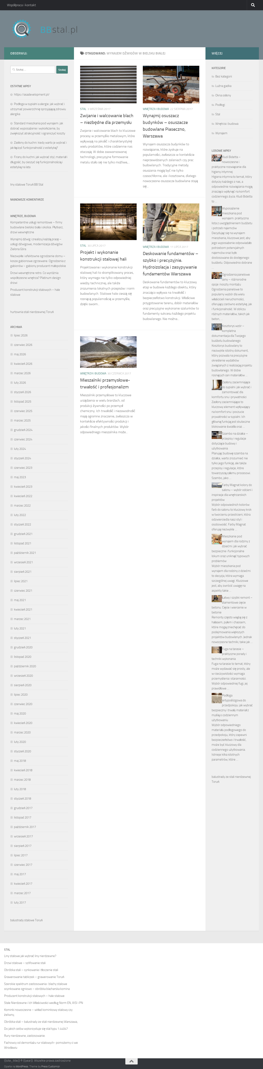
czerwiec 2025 (23, 411)
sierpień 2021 (22, 572)
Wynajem (221, 133)
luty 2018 (20, 789)
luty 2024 (20, 449)
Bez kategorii (223, 76)
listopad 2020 (22, 657)
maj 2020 (20, 713)
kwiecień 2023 (23, 486)
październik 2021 (25, 553)
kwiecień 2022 (23, 496)
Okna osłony (223, 95)
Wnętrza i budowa (156, 109)
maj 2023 (20, 477)
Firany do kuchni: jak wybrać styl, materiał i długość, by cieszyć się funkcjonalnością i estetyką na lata (38, 162)
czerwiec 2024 (23, 439)
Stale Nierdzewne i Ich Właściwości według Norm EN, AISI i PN (43, 1003)
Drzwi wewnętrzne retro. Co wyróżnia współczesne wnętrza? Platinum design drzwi (35, 278)
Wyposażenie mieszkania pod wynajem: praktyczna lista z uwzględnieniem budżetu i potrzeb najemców (232, 218)
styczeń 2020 (22, 751)
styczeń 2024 (22, 458)
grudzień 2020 (23, 647)
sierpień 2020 (22, 685)
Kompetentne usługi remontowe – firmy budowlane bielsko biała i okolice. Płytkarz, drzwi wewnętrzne (36, 227)
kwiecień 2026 (23, 364)
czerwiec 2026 (23, 345)
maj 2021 (20, 600)
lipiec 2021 (21, 581)
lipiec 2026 (21, 335)
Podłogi (220, 105)
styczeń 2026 (22, 392)
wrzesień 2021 (23, 562)
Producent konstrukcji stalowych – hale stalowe (34, 996)
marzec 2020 (22, 732)
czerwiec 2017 (23, 865)
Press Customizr (50, 1066)
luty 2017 (20, 902)
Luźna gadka (223, 86)
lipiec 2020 (21, 694)
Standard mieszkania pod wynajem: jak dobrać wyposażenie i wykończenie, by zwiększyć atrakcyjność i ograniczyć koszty (37, 128)
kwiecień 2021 (23, 609)
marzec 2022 (22, 505)
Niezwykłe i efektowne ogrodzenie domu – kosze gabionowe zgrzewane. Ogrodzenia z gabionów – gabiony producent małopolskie (38, 261)
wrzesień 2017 (23, 836)
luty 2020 (20, 742)
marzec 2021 (22, 619)
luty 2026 (20, 382)
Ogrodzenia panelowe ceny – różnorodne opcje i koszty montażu (231, 279)
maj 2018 (20, 761)
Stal (83, 109)
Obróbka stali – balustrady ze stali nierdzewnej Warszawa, (41, 1022)
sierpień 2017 (22, 846)
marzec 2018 (22, 780)
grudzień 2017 (23, 808)
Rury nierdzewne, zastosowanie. (24, 1036)
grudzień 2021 (23, 534)
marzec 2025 (22, 420)
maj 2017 (20, 874)
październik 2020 (25, 666)
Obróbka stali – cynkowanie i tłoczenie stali (31, 970)
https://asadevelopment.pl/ (32, 94)
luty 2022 (20, 515)
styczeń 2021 (22, 638)
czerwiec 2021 (23, 590)
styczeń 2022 (22, 524)
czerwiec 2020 (23, 704)
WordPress (22, 1066)
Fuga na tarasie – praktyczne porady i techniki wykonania (229, 654)
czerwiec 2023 (23, 468)
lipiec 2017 (21, 855)
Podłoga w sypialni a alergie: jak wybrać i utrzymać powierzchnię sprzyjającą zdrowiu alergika (38, 109)
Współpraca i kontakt (21, 5)
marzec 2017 (22, 893)
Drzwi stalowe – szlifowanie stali (25, 963)
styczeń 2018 (22, 798)
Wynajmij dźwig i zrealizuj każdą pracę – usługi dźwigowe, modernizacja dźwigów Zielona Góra (36, 244)
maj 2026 (20, 354)
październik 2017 (25, 827)
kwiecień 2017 (23, 883)
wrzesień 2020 (23, 676)
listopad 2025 (22, 401)
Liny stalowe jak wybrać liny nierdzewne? (30, 956)
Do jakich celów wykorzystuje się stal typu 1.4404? (36, 1029)
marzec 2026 (22, 373)
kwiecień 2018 (23, 770)
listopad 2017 (22, 817)
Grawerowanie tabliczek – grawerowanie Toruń (34, 977)
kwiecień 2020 (23, 723)
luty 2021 (20, 628)
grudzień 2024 (23, 430)
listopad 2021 (22, 543)
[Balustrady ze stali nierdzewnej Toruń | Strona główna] (48, 28)
